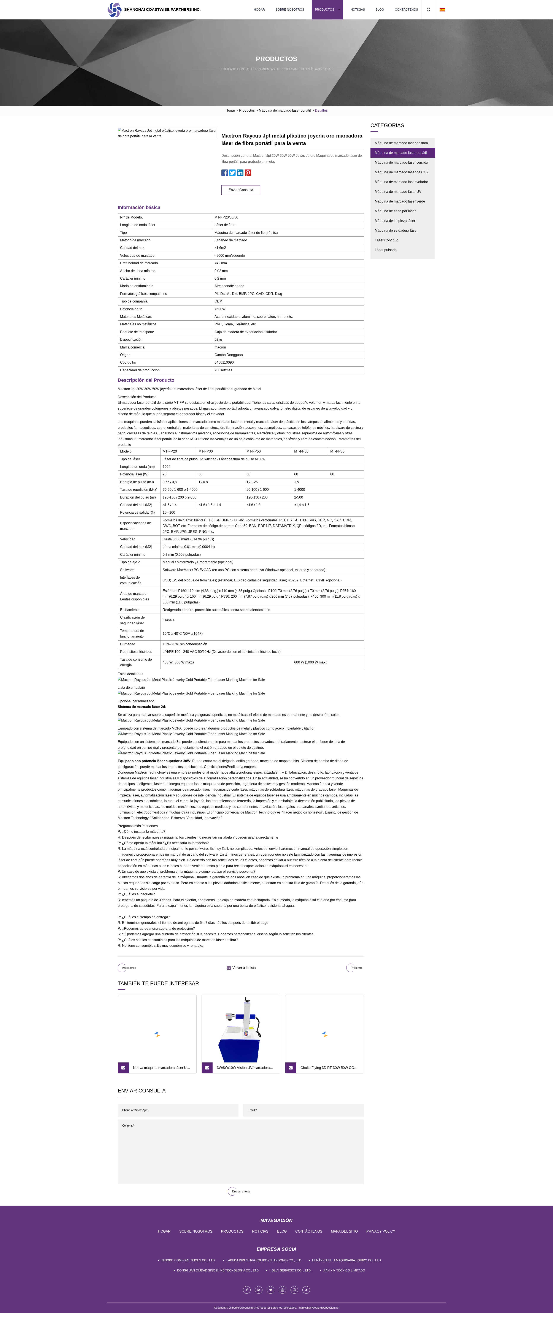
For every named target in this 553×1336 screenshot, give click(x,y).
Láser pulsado (386, 250)
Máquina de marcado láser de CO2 (401, 172)
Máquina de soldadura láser (396, 230)
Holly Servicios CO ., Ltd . (290, 1270)
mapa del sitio (344, 1231)
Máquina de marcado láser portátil (285, 110)
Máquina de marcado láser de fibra (401, 143)
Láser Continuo (386, 240)
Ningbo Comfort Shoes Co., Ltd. (189, 1260)
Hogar (259, 9)
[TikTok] (306, 1290)
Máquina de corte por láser (395, 211)
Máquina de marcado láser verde (400, 201)
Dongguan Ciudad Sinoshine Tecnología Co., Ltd (218, 1270)
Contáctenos (406, 9)
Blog (380, 9)
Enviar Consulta (241, 190)
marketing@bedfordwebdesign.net (319, 1307)
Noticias (358, 9)
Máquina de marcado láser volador (401, 182)
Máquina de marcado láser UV (398, 191)
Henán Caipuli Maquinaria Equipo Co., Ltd (346, 1260)
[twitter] (270, 1290)
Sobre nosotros (290, 9)
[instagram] (294, 1290)
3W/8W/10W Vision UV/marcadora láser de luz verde (243, 1069)
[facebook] (247, 1290)
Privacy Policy (380, 1231)
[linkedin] (258, 1290)
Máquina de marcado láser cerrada (401, 162)
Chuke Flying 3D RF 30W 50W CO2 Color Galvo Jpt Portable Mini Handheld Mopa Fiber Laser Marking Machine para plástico (328, 1069)
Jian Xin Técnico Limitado (344, 1270)
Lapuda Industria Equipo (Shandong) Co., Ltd (263, 1260)
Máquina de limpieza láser (395, 221)
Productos (324, 9)
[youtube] (282, 1290)
